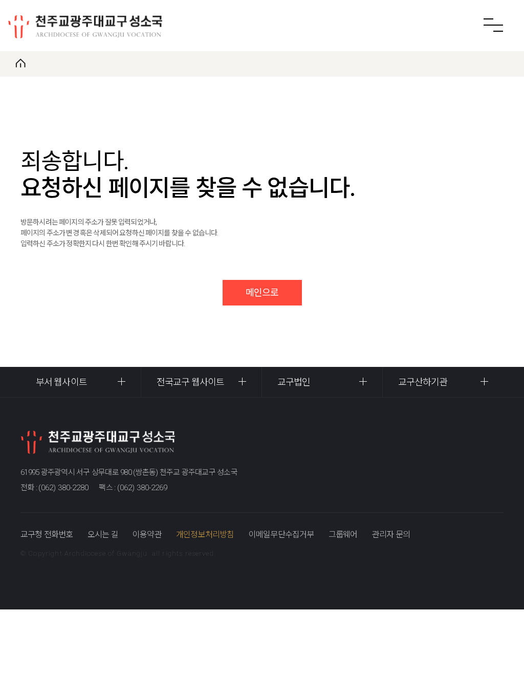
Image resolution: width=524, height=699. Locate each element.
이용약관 (147, 534)
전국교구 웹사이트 (190, 382)
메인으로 (262, 292)
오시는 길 (103, 534)
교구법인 (293, 382)
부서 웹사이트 (61, 382)
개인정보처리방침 (205, 534)
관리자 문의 (391, 534)
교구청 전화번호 (46, 534)
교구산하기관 (423, 382)
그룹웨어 (343, 534)
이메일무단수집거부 (281, 534)
